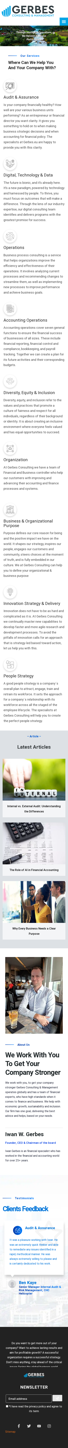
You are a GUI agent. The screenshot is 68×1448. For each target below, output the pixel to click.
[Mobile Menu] (64, 22)
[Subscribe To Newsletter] (57, 1398)
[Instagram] (49, 1427)
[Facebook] (19, 1427)
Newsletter (34, 1387)
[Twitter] (29, 1427)
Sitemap (10, 1431)
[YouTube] (39, 1427)
